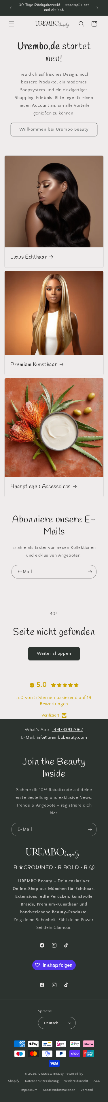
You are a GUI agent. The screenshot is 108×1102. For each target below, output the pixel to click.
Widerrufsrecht (76, 1081)
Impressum (28, 1090)
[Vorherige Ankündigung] (10, 7)
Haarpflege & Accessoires (40, 487)
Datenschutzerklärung (42, 1081)
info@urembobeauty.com (62, 737)
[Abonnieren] (90, 571)
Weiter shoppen (54, 653)
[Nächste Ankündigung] (97, 7)
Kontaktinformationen (59, 1090)
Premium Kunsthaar (33, 364)
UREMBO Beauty (51, 1074)
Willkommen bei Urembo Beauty (54, 129)
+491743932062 (67, 729)
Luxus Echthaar (28, 257)
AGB (97, 1081)
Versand (87, 1090)
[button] (11, 24)
